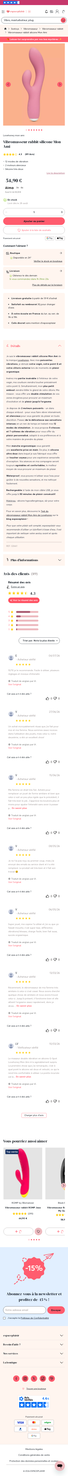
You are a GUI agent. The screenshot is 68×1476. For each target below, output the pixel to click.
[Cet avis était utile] (47, 698)
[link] (52, 11)
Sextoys (15, 28)
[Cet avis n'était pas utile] (55, 698)
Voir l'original (14, 684)
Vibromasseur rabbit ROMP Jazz (23, 1207)
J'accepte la (28, 1318)
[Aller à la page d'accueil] (5, 29)
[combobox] (39, 641)
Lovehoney (23, 360)
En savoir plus (19, 808)
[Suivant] (63, 1185)
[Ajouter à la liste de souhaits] (38, 1231)
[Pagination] (26, 130)
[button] (46, 11)
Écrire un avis (18, 586)
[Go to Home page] (19, 11)
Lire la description (56, 173)
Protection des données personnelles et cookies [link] (34, 1461)
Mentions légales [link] (34, 1449)
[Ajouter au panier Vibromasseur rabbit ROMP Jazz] (18, 1231)
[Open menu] (3, 12)
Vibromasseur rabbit (52, 28)
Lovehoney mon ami (13, 135)
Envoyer (56, 1310)
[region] (23, 612)
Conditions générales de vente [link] (34, 1455)
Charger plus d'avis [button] (34, 1115)
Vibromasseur (30, 28)
